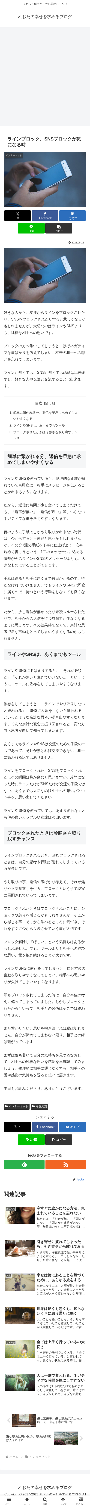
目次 (38, 403)
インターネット (18, 1106)
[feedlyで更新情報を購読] (24, 1164)
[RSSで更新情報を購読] (65, 1164)
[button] (58, 228)
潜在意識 (41, 1106)
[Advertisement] (45, 78)
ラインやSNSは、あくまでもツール (39, 425)
